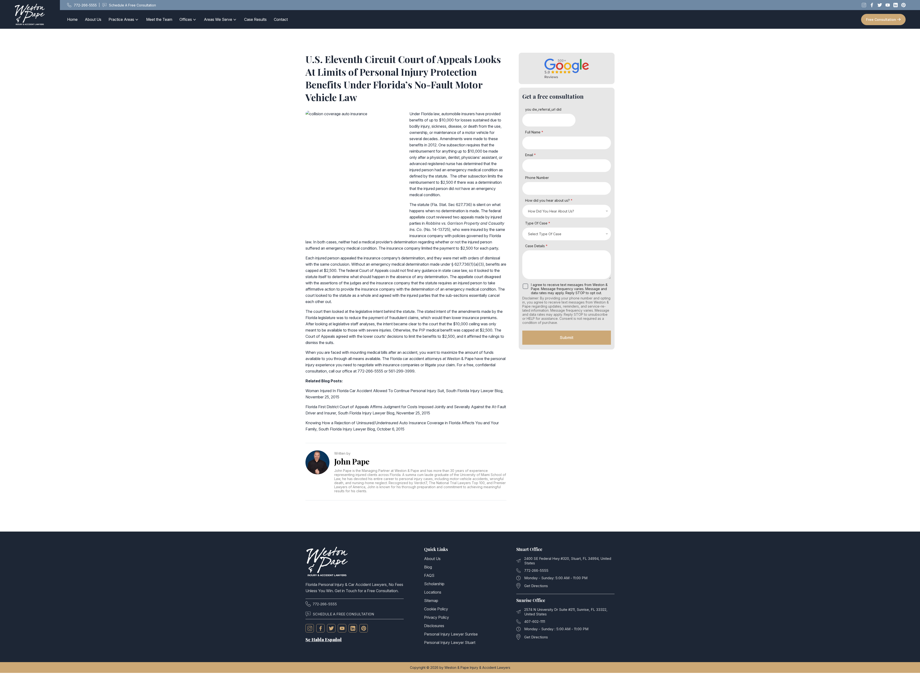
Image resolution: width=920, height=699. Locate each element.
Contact (281, 19)
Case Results (255, 19)
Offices (185, 19)
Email (530, 155)
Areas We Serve (218, 19)
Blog (428, 567)
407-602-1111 (534, 621)
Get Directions (536, 586)
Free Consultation (881, 19)
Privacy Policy (436, 617)
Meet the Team (159, 19)
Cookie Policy (436, 609)
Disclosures (434, 625)
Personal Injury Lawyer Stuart (449, 642)
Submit (566, 337)
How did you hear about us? (548, 200)
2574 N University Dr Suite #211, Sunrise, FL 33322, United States (565, 611)
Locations (432, 592)
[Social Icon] (309, 628)
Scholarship (434, 583)
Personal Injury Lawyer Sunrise (451, 634)
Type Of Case (537, 223)
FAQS (429, 575)
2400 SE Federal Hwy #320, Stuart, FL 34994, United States (567, 560)
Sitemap (431, 600)
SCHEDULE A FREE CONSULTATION (343, 614)
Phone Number (537, 178)
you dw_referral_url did (543, 109)
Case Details (536, 246)
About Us (93, 19)
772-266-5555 (325, 604)
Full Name (534, 132)
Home (72, 19)
